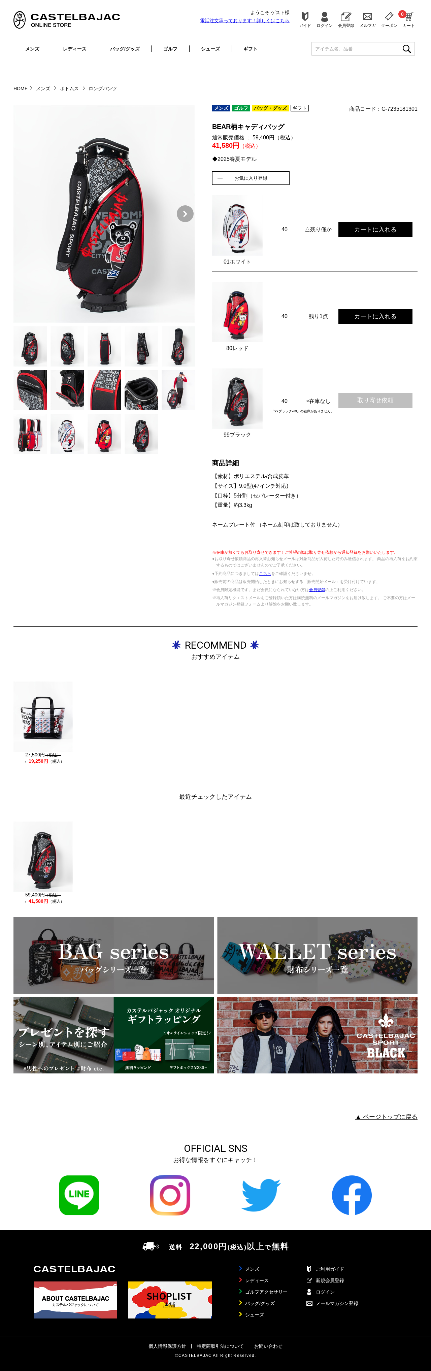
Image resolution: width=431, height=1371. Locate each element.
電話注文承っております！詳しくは (245, 20)
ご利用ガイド (330, 1269)
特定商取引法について (220, 1346)
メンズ (32, 49)
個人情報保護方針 (167, 1346)
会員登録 (346, 25)
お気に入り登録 (250, 178)
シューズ (210, 49)
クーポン (389, 25)
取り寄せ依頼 (375, 400)
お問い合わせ (268, 1346)
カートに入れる (375, 229)
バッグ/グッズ (125, 49)
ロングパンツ (103, 88)
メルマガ (368, 25)
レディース (75, 49)
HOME (20, 88)
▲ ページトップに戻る (386, 1116)
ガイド (305, 25)
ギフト (250, 49)
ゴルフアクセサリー (266, 1292)
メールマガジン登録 (337, 1303)
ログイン (325, 25)
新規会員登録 (330, 1280)
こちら (265, 573)
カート (409, 19)
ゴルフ (170, 49)
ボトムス (70, 88)
